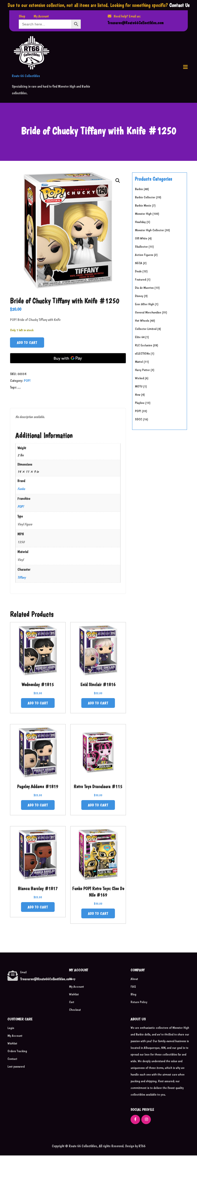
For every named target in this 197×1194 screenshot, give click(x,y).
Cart (71, 1002)
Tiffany (21, 577)
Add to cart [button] (38, 703)
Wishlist (74, 994)
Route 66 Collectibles (26, 76)
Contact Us (179, 5)
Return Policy (139, 1002)
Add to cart (27, 342)
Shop (22, 16)
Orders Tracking (17, 1051)
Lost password (16, 1066)
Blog (133, 994)
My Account (41, 16)
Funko (21, 489)
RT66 (141, 1146)
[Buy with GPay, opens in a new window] (68, 358)
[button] (185, 67)
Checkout (75, 1010)
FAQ (133, 986)
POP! (27, 380)
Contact (12, 1059)
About (134, 979)
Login (10, 1028)
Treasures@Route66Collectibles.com (136, 22)
